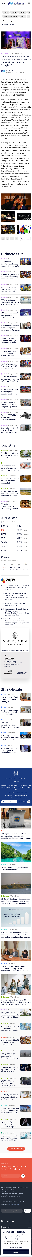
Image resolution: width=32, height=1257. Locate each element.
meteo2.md (16, 560)
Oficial (14, 12)
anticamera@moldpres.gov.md (14, 1194)
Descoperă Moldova (10, 16)
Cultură (7, 21)
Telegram (16, 238)
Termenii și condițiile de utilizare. (12, 1243)
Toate (6, 12)
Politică (22, 12)
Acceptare (16, 1252)
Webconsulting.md (13, 1204)
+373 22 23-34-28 (9, 1189)
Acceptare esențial (16, 1248)
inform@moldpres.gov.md (12, 1196)
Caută (27, 1211)
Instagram (7, 238)
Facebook (3, 238)
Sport (23, 16)
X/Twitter (12, 238)
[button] (27, 459)
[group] (16, 454)
